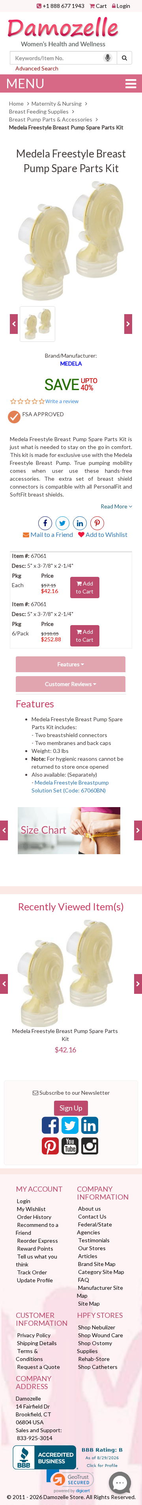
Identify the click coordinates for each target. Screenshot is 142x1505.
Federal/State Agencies (94, 1228)
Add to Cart (84, 587)
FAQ (83, 1279)
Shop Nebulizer (96, 1327)
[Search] (124, 57)
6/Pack (20, 633)
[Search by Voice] (107, 58)
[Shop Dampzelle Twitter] (70, 1127)
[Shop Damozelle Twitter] (80, 523)
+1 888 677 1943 (63, 5)
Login (123, 5)
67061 (38, 555)
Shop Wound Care (100, 1335)
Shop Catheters (98, 1366)
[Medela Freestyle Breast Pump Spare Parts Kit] (71, 241)
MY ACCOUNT (39, 1189)
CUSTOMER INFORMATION (40, 1319)
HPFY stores (100, 1315)
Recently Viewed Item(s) (71, 906)
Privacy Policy (33, 1335)
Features (69, 664)
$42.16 (49, 591)
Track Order (32, 1272)
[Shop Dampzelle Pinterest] (50, 1148)
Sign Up (71, 1107)
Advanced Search (36, 68)
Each (18, 585)
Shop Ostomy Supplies (94, 1347)
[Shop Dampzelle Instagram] (89, 1148)
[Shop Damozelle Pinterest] (97, 523)
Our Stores (92, 1248)
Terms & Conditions (29, 1355)
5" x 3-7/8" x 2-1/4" (49, 565)
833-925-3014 (34, 1438)
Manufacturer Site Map (100, 1291)
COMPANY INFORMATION (101, 1193)
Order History (34, 1216)
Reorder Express (37, 1240)
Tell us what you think (36, 1260)
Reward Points (35, 1248)
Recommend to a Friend (37, 1228)
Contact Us (92, 1216)
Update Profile (35, 1280)
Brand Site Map (97, 1263)
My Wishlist (31, 1209)
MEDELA (71, 363)
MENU (25, 83)
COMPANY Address (33, 1383)
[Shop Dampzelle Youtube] (70, 1148)
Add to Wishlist (105, 534)
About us (89, 1208)
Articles (87, 1256)
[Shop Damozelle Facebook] (45, 523)
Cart (101, 5)
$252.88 (51, 639)
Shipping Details (37, 1343)
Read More (115, 506)
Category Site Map (101, 1271)
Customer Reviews (69, 683)
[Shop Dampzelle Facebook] (50, 1127)
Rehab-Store (94, 1358)
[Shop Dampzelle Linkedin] (89, 1127)
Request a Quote (38, 1366)
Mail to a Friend (51, 534)
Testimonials (94, 1240)
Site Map (89, 1303)
